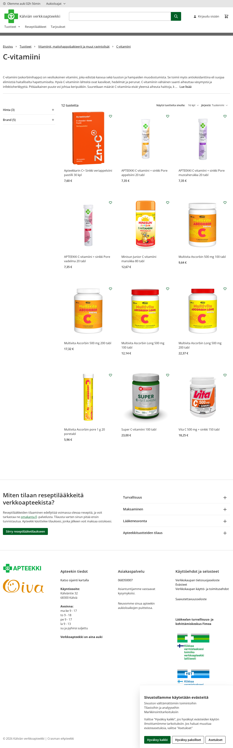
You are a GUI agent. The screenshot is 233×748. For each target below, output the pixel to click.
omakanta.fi (29, 517)
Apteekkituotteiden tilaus (143, 533)
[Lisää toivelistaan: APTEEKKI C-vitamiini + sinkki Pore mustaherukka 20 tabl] (225, 116)
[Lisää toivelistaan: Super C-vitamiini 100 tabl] (167, 375)
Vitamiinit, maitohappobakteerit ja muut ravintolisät (74, 47)
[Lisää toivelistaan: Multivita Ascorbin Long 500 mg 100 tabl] (167, 288)
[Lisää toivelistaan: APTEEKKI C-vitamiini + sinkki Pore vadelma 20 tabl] (110, 202)
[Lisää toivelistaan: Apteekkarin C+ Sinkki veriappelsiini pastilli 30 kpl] (110, 116)
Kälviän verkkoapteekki (39, 16)
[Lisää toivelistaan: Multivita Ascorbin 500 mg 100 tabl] (225, 202)
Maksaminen (133, 509)
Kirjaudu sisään (208, 16)
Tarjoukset (58, 27)
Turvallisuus (132, 497)
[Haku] (176, 16)
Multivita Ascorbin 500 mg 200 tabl (87, 343)
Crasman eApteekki (61, 739)
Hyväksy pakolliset (188, 740)
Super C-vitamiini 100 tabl (138, 429)
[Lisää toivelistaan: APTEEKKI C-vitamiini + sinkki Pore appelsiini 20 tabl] (167, 116)
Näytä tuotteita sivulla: (171, 105)
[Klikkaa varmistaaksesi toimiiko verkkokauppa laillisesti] (202, 647)
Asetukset (215, 740)
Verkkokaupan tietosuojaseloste (197, 580)
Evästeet (181, 585)
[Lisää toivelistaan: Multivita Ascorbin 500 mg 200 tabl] (110, 288)
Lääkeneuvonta (135, 521)
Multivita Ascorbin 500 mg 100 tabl (202, 257)
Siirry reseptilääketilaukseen (25, 531)
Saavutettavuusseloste (191, 599)
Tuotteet (10, 27)
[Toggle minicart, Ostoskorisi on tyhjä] (226, 16)
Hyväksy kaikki (157, 740)
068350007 (125, 580)
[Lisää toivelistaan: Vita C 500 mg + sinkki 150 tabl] (225, 375)
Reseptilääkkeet (35, 27)
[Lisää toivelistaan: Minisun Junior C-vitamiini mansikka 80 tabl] (167, 202)
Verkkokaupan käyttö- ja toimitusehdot (202, 589)
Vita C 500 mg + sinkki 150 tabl (199, 429)
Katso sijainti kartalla (74, 580)
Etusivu (8, 47)
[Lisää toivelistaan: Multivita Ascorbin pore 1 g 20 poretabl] (110, 375)
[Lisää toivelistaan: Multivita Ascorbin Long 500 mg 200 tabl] (225, 288)
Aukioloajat (54, 4)
